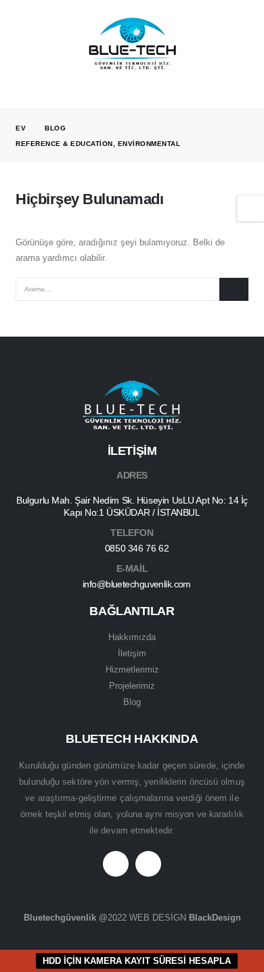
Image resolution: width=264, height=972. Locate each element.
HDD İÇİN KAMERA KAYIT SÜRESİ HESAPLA (137, 961)
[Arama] (233, 289)
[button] (26, 43)
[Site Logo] (132, 44)
